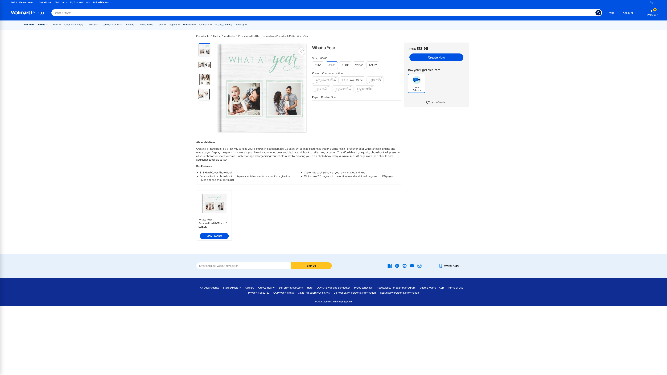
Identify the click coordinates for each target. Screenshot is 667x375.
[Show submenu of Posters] (98, 24)
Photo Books (146, 24)
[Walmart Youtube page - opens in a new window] (412, 265)
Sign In (653, 2)
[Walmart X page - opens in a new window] (397, 265)
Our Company (266, 287)
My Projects (61, 2)
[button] (436, 103)
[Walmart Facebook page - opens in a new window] (390, 265)
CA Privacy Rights (283, 292)
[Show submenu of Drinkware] (195, 24)
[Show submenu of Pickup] (47, 24)
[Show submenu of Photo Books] (154, 24)
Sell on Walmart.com (291, 287)
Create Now (436, 57)
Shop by (240, 24)
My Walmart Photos (80, 2)
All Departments (209, 287)
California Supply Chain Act (314, 292)
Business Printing (223, 24)
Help (611, 12)
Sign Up (311, 265)
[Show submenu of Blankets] (136, 24)
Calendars (204, 24)
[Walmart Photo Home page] (27, 12)
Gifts (161, 24)
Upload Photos (101, 2)
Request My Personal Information (399, 292)
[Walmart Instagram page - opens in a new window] (419, 265)
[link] (214, 215)
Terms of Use (455, 287)
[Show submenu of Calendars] (211, 24)
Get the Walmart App (432, 287)
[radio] (204, 49)
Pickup (41, 24)
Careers (249, 287)
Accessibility (384, 287)
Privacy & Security (258, 292)
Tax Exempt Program (403, 287)
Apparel (173, 24)
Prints (56, 24)
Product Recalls (363, 287)
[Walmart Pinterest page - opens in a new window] (404, 265)
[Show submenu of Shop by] (246, 24)
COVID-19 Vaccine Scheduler (333, 287)
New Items (29, 24)
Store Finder (45, 2)
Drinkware (188, 24)
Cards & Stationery (73, 24)
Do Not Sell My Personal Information (355, 292)
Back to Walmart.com (21, 2)
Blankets (130, 24)
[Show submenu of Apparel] (179, 24)
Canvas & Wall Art (111, 24)
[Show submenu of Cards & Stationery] (85, 24)
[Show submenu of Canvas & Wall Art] (121, 24)
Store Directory (232, 287)
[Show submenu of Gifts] (165, 24)
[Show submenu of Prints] (60, 24)
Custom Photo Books (223, 36)
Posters (93, 24)
